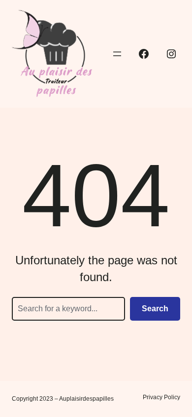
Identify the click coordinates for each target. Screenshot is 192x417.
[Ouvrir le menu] (117, 54)
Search (155, 308)
